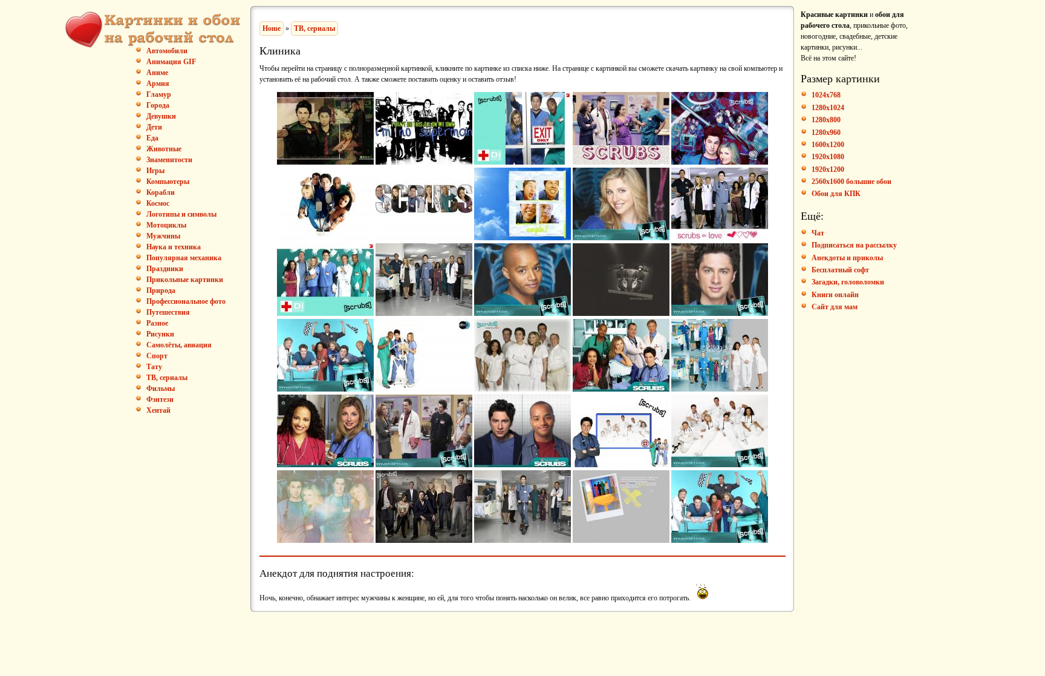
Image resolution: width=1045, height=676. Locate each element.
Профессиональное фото (186, 301)
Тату (154, 367)
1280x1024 (828, 107)
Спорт (157, 356)
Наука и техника (173, 247)
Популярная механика (183, 258)
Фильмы (160, 388)
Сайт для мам (835, 307)
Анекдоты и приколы (847, 258)
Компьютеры (167, 181)
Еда (152, 138)
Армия (157, 83)
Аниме (157, 72)
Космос (157, 203)
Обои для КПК (836, 193)
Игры (155, 170)
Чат (818, 233)
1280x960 (826, 132)
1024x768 (826, 95)
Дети (154, 127)
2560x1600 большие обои (851, 181)
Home (271, 28)
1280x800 (826, 120)
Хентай (158, 410)
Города (157, 105)
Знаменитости (169, 160)
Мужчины (163, 236)
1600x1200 (828, 144)
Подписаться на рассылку (854, 245)
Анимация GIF (171, 61)
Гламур (158, 94)
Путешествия (168, 312)
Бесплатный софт (840, 270)
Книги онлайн (835, 294)
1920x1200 (828, 169)
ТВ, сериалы (166, 377)
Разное (157, 323)
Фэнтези (160, 399)
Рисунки (160, 334)
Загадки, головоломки (848, 282)
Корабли (160, 192)
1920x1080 (828, 157)
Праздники (164, 268)
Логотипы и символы (181, 214)
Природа (160, 290)
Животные (163, 149)
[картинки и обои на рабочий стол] (155, 31)
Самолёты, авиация (179, 345)
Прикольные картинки (184, 279)
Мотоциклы (166, 225)
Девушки (161, 116)
